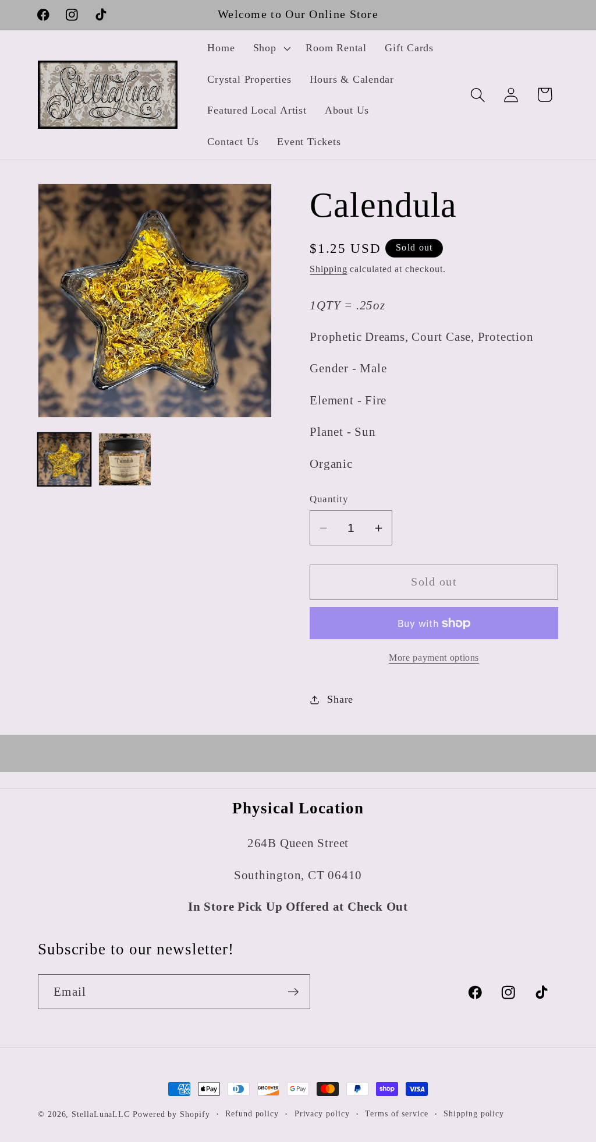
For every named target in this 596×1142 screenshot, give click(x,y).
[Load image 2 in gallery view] (124, 459)
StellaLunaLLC (101, 1114)
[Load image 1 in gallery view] (64, 459)
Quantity (329, 499)
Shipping (328, 269)
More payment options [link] (434, 657)
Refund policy (252, 1113)
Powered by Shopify (171, 1114)
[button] (270, 48)
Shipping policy (474, 1113)
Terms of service (396, 1113)
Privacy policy (322, 1113)
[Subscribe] (293, 992)
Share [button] (340, 699)
